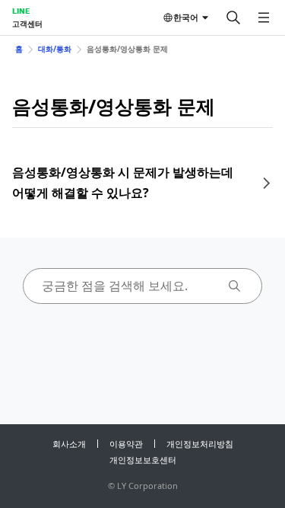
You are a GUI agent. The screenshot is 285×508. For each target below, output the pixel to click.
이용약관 (126, 443)
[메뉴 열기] (264, 17)
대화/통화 (54, 48)
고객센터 (27, 23)
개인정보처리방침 (199, 443)
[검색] (233, 17)
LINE (21, 10)
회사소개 (69, 443)
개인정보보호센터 (142, 459)
